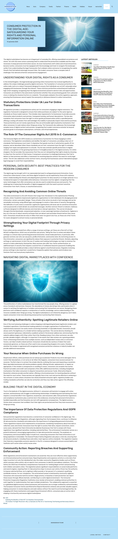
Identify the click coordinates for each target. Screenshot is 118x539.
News (28, 6)
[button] (112, 6)
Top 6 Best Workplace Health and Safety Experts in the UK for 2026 (103, 68)
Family (51, 6)
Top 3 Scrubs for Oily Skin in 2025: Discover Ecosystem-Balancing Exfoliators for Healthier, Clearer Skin (102, 130)
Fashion (58, 6)
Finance (66, 6)
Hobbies (82, 6)
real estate (98, 6)
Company (42, 6)
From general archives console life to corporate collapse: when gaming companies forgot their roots (103, 117)
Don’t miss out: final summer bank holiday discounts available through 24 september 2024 (103, 105)
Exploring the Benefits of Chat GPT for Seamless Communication (24, 499)
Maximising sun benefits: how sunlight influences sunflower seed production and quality (103, 93)
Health (74, 6)
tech (106, 6)
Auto (34, 6)
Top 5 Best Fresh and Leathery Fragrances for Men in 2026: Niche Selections (103, 80)
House (90, 6)
